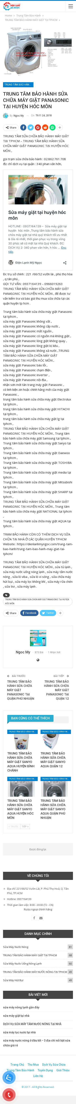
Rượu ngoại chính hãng (38, 909)
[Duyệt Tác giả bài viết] (38, 638)
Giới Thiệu (63, 1070)
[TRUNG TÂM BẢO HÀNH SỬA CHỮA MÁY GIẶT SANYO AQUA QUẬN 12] (55, 740)
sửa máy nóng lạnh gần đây (21, 1007)
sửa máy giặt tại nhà (16, 1015)
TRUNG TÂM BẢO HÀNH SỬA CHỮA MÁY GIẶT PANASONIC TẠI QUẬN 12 (56, 690)
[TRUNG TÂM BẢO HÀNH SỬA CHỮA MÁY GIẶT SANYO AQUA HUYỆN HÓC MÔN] (21, 787)
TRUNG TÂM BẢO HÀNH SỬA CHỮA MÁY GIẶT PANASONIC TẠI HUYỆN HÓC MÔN (37, 601)
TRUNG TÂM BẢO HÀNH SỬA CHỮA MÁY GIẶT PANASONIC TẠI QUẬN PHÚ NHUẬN (20, 690)
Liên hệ (38, 1076)
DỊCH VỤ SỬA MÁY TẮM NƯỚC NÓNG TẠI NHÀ (32, 1024)
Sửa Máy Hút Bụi (13, 980)
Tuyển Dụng (45, 1070)
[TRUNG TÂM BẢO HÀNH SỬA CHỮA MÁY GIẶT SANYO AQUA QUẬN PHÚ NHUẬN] (55, 787)
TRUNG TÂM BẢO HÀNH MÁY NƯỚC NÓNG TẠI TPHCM (35, 972)
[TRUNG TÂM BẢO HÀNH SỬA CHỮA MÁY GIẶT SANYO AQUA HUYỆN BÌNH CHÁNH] (21, 740)
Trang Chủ (17, 1064)
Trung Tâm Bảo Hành (20, 1070)
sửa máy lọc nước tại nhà (19, 1032)
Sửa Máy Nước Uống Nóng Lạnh (22, 963)
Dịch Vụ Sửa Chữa (53, 1064)
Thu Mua (33, 1064)
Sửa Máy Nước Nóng (15, 947)
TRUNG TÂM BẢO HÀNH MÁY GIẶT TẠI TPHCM (18, 84)
